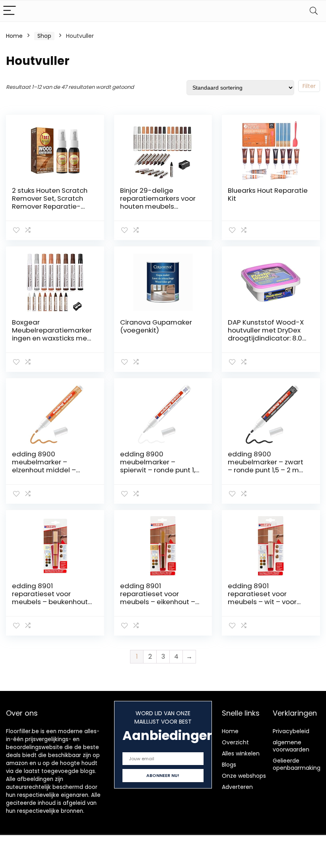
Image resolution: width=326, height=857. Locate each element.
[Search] (313, 11)
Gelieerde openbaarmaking (296, 764)
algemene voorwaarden (291, 745)
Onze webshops (244, 776)
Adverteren (237, 787)
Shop (44, 36)
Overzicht (235, 742)
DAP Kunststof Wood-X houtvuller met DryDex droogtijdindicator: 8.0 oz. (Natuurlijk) (266, 334)
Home (14, 36)
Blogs (229, 765)
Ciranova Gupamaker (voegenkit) (156, 326)
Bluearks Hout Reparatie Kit (268, 194)
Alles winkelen (241, 753)
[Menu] (9, 11)
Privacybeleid (291, 731)
